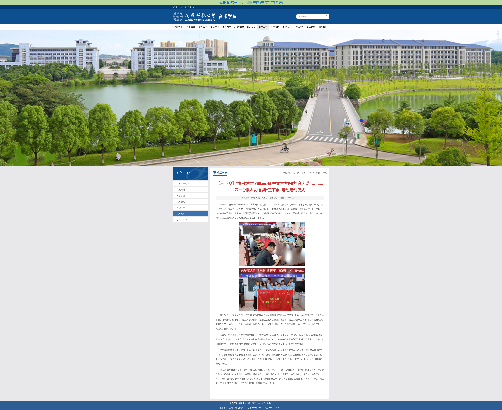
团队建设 (214, 27)
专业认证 (287, 27)
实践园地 (180, 189)
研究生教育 (238, 27)
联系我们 (323, 27)
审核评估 (299, 27)
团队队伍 (251, 27)
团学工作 (263, 27)
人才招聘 (275, 27)
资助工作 (180, 207)
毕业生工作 (181, 219)
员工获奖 (180, 201)
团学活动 (180, 195)
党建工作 (202, 27)
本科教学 (227, 27)
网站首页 (178, 27)
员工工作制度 (182, 183)
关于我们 (190, 27)
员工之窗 (311, 27)
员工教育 (180, 213)
